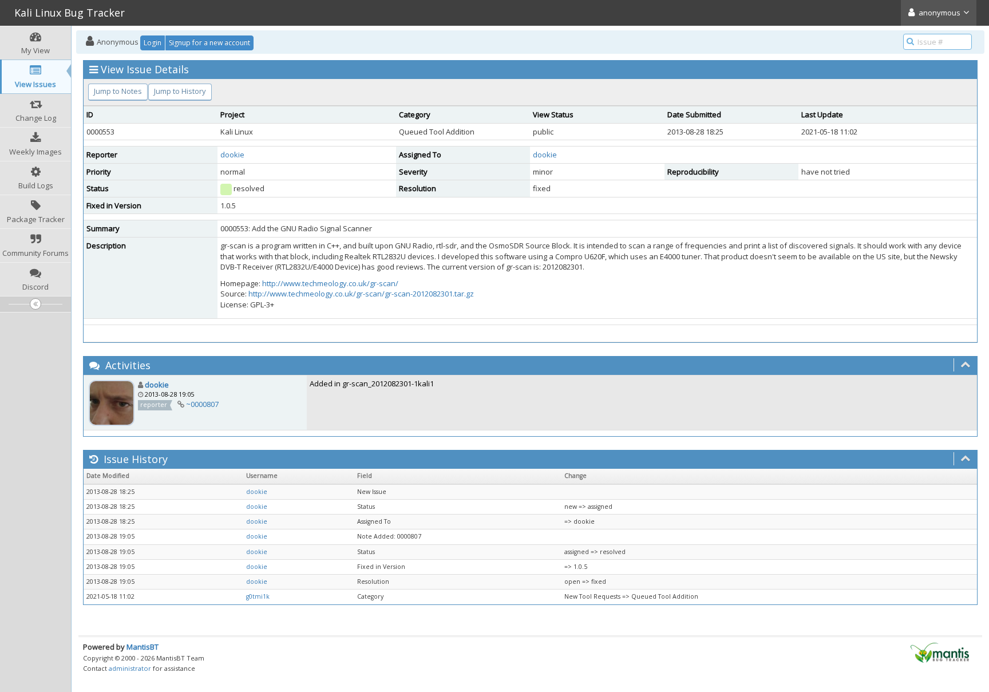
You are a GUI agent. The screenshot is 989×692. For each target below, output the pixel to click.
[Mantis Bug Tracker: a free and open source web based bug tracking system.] (940, 652)
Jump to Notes (118, 91)
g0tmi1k (258, 596)
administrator (130, 668)
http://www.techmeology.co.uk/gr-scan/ (330, 283)
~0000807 (202, 404)
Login (152, 43)
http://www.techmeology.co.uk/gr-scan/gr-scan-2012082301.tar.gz (361, 293)
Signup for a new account (209, 43)
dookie (232, 154)
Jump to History (180, 91)
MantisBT (142, 647)
